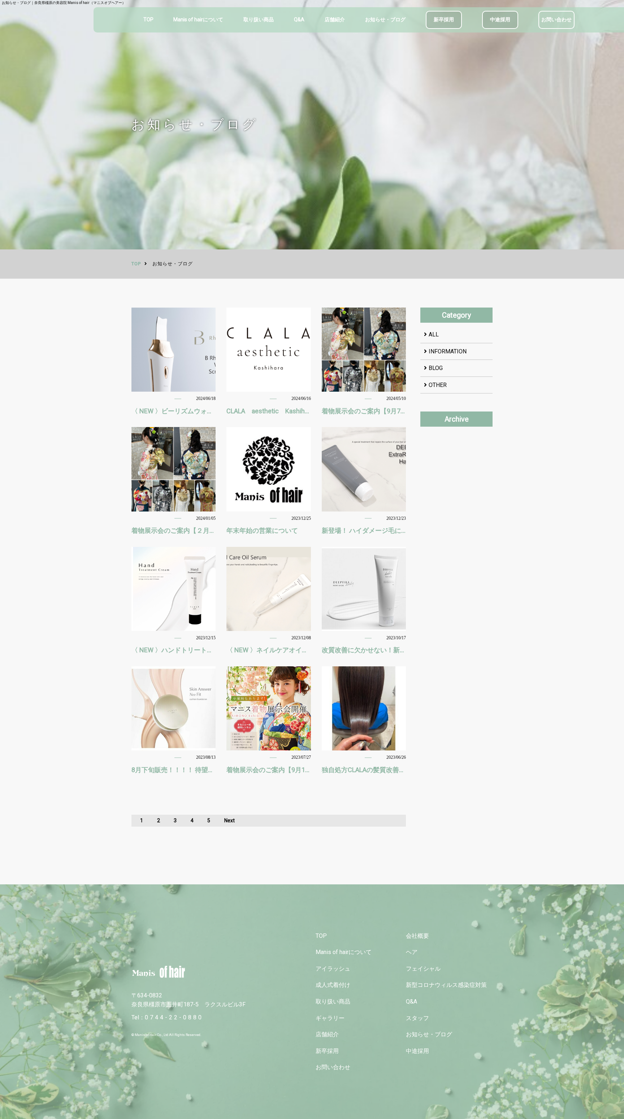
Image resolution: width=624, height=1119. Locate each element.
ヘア (411, 952)
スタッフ (417, 1018)
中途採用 (500, 19)
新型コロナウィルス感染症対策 (446, 984)
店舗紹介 (335, 19)
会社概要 (417, 935)
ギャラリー (330, 1018)
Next (229, 820)
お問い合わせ (556, 19)
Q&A (299, 19)
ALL (434, 334)
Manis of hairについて (198, 19)
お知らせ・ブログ (385, 19)
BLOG (436, 368)
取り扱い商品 (258, 19)
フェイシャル (423, 968)
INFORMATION (448, 351)
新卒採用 (444, 19)
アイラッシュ (333, 968)
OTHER (438, 385)
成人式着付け (333, 984)
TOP (148, 19)
